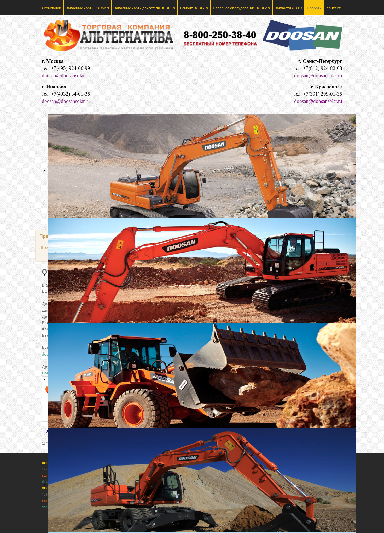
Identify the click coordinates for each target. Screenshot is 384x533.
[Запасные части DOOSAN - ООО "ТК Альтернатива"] (192, 37)
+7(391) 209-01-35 (322, 94)
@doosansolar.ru (325, 101)
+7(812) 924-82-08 (322, 68)
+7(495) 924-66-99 (70, 68)
